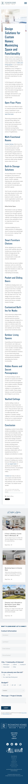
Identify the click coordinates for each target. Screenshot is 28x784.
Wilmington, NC (9, 490)
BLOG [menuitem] (14, 736)
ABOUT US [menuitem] (14, 735)
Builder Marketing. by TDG (18, 775)
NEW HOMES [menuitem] (14, 733)
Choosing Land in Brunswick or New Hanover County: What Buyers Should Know (13, 604)
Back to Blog (10, 496)
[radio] (5, 664)
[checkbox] (13, 666)
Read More (7, 545)
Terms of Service (6, 713)
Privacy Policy (24, 712)
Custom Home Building (13, 489)
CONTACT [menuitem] (14, 738)
